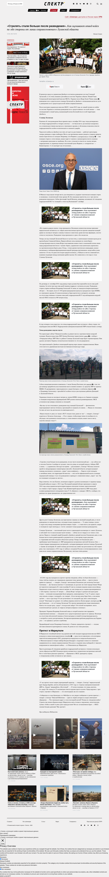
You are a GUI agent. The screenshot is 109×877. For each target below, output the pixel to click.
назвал (96, 99)
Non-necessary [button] (4, 867)
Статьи (54, 10)
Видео (63, 10)
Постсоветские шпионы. (22, 775)
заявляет (89, 384)
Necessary (4, 859)
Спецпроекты (75, 10)
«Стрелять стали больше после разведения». (85, 212)
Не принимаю (11, 835)
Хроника (43, 10)
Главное (32, 10)
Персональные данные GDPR (94, 821)
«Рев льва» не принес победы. (86, 774)
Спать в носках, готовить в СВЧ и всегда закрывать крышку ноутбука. (22, 804)
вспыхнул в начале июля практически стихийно (55, 636)
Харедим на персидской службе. (53, 773)
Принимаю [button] (3, 835)
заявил (86, 336)
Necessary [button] (3, 857)
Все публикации (27, 821)
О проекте (9, 821)
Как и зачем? (4, 833)
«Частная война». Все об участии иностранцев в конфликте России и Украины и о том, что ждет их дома (17, 57)
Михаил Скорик (97, 34)
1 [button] (52, 750)
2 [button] (54, 750)
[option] (18, 733)
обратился (91, 389)
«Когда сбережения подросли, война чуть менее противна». (54, 805)
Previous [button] (5, 734)
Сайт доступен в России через (83, 16)
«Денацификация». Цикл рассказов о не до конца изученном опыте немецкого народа (17, 82)
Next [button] (104, 734)
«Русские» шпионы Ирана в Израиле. (86, 805)
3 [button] (57, 750)
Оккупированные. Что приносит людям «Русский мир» (16, 47)
